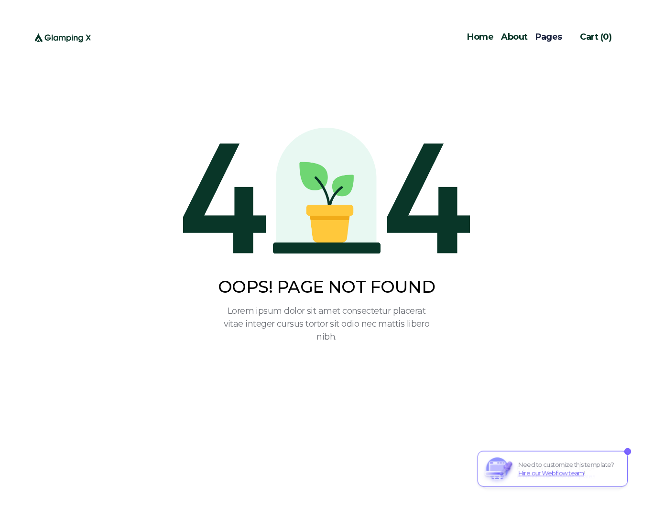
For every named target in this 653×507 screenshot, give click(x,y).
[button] (554, 37)
